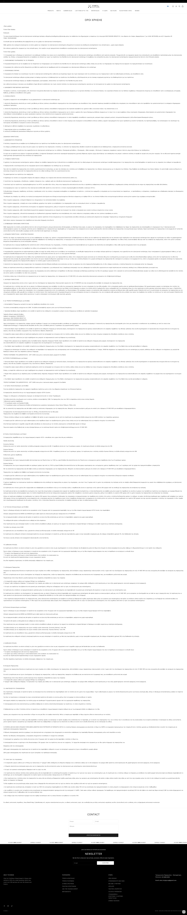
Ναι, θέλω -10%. (101, 461)
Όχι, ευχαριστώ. (101, 466)
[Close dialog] (114, 446)
